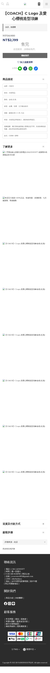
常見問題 (9, 619)
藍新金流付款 (22, 621)
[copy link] (36, 69)
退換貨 (23, 619)
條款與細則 (10, 626)
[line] (20, 69)
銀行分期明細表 (12, 623)
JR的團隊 (19, 598)
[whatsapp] (31, 69)
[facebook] (25, 69)
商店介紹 (9, 598)
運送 (17, 619)
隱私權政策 (21, 626)
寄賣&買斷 (10, 621)
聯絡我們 (25, 55)
